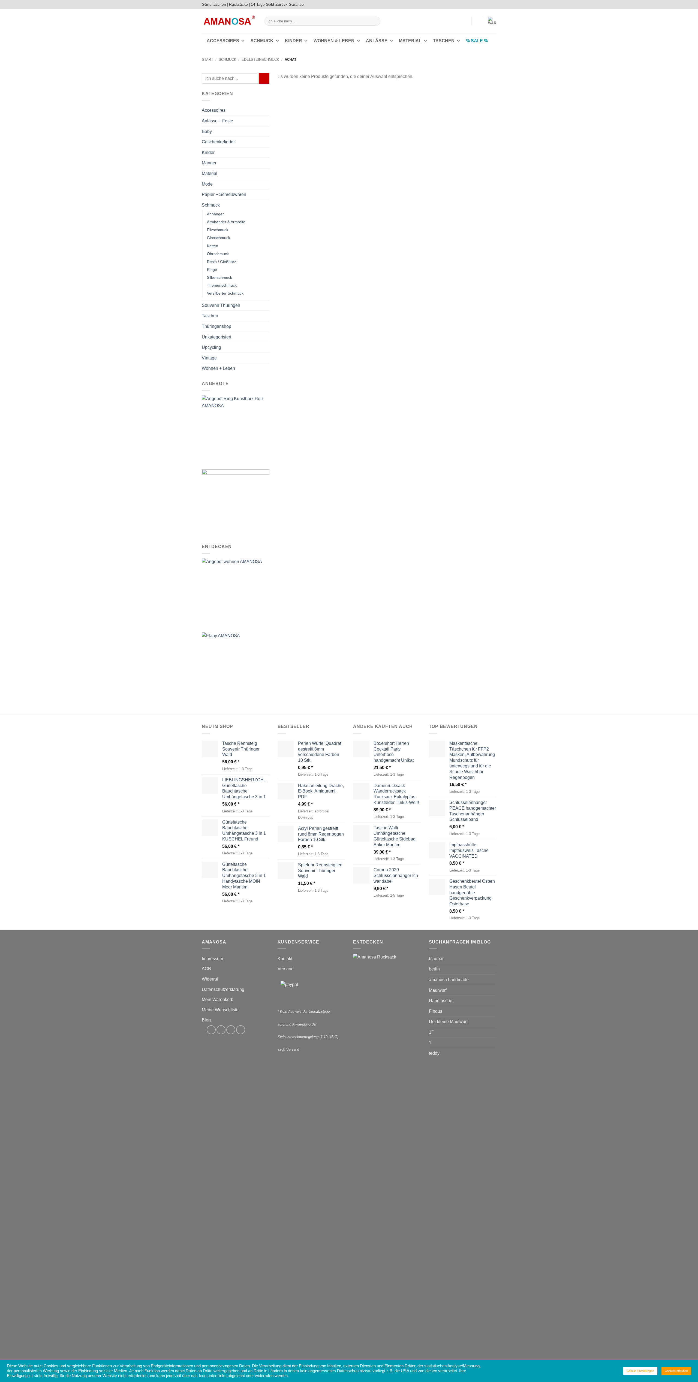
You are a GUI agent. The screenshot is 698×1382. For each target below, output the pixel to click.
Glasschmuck (218, 238)
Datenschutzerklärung (223, 989)
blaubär (436, 958)
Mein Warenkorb (217, 999)
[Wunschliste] (478, 21)
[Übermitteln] (375, 21)
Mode (207, 184)
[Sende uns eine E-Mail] (488, 4)
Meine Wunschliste (220, 1010)
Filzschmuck (217, 230)
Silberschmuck (219, 277)
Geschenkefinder (218, 142)
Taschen (444, 40)
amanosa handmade (449, 979)
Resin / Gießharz (221, 261)
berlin (434, 969)
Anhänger (215, 214)
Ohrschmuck (218, 254)
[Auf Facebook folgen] (478, 4)
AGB (206, 968)
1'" (431, 1032)
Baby (207, 131)
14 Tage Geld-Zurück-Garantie (277, 4)
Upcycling (211, 347)
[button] (464, 21)
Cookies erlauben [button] (676, 1370)
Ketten (212, 246)
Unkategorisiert (216, 337)
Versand (286, 968)
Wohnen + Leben (218, 368)
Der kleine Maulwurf (448, 1021)
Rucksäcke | (239, 4)
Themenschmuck (222, 285)
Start (207, 60)
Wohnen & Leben (334, 40)
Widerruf (210, 979)
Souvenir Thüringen (221, 305)
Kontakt (285, 958)
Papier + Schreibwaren (224, 194)
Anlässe (376, 40)
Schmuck (262, 40)
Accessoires (223, 40)
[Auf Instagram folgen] (483, 4)
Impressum (212, 958)
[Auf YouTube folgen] (493, 4)
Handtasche (440, 1000)
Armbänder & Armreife (226, 222)
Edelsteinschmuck (260, 60)
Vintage (209, 358)
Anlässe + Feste (217, 121)
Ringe (212, 269)
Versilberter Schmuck (225, 293)
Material (410, 40)
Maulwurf (438, 990)
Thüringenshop (216, 326)
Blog (206, 1020)
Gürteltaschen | (215, 4)
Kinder (293, 40)
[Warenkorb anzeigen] (492, 21)
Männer (209, 163)
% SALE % (477, 40)
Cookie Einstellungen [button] (640, 1370)
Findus (435, 1011)
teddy (434, 1053)
